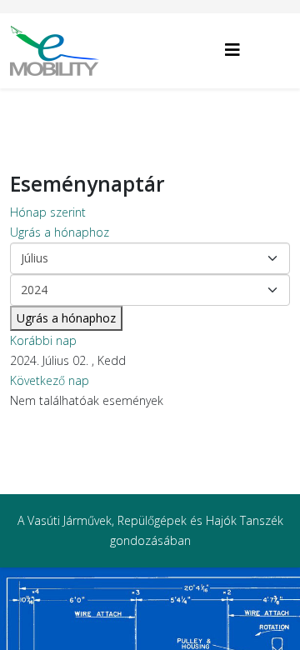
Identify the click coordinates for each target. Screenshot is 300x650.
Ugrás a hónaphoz (59, 232)
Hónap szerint (48, 212)
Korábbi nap (43, 340)
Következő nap (49, 380)
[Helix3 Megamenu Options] (232, 49)
